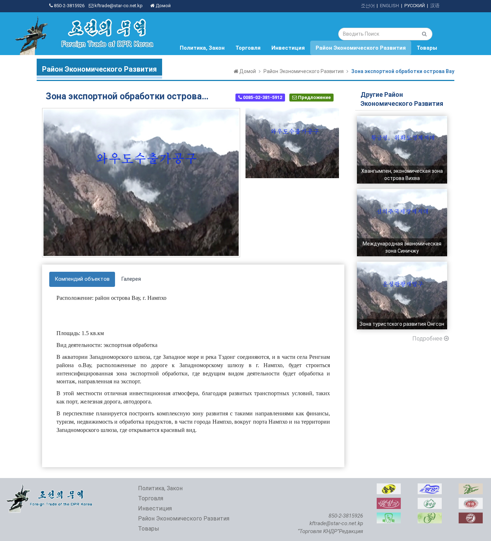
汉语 (435, 5)
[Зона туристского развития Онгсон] (402, 265)
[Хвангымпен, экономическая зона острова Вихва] (402, 119)
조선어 (368, 5)
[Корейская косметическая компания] (389, 501)
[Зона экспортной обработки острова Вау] (292, 143)
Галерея (131, 279)
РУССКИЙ (414, 5)
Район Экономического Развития (361, 48)
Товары (427, 48)
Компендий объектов (82, 279)
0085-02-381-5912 (262, 97)
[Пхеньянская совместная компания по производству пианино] (430, 487)
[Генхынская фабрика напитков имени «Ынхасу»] (471, 501)
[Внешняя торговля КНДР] (50, 487)
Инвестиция (288, 48)
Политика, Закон (202, 48)
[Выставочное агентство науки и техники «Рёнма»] (471, 487)
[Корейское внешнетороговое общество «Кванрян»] (389, 487)
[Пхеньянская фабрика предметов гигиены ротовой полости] (389, 516)
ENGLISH (389, 5)
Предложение (314, 97)
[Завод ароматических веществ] (430, 516)
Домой (163, 5)
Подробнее (428, 338)
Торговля (248, 48)
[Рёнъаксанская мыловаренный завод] (430, 501)
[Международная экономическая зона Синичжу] (402, 192)
